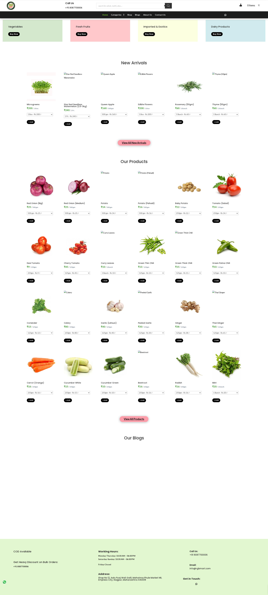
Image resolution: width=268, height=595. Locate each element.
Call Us (69, 3)
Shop (129, 15)
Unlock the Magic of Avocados (134, 514)
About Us (147, 15)
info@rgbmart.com (200, 568)
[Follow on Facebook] (220, 15)
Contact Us (160, 15)
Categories (116, 15)
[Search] (168, 6)
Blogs (137, 15)
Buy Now (14, 34)
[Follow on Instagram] (214, 15)
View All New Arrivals (134, 142)
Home (105, 15)
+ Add (30, 122)
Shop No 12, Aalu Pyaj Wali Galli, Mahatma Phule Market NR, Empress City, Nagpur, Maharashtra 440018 (130, 578)
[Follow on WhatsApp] (225, 15)
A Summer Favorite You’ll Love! (134, 456)
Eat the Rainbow (134, 485)
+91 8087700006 (73, 7)
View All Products (134, 419)
